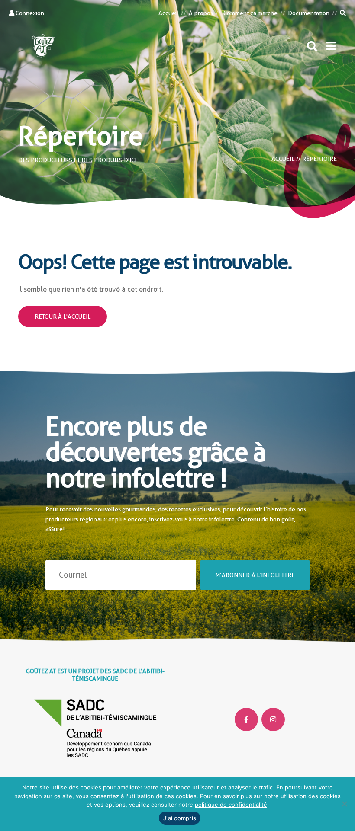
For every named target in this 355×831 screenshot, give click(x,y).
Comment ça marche (250, 13)
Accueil (168, 13)
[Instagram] (273, 719)
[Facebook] (246, 719)
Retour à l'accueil (62, 316)
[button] (331, 46)
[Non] (344, 803)
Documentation (308, 13)
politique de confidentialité (231, 804)
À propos (201, 13)
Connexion (29, 13)
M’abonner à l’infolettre (254, 574)
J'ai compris (179, 818)
